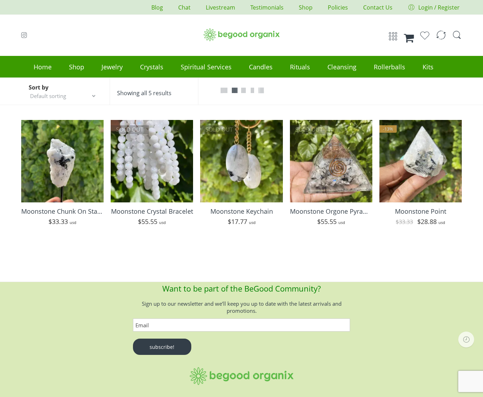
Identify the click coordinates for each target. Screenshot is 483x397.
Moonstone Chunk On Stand (62, 211)
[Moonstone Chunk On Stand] (62, 161)
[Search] (457, 38)
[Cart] (409, 38)
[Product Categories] (393, 38)
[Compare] (441, 38)
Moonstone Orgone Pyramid (331, 211)
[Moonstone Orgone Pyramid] (331, 161)
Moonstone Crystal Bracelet (152, 211)
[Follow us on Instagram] (24, 35)
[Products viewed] (466, 339)
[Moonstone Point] (420, 161)
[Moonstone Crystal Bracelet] (152, 161)
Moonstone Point (420, 211)
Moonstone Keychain (241, 211)
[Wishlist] (424, 38)
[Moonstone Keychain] (241, 161)
